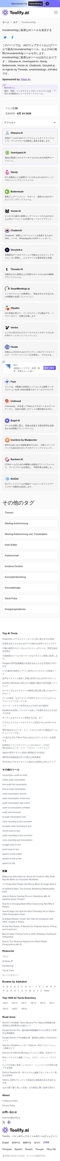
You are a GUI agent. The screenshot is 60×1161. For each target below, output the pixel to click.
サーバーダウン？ (10, 975)
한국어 (37, 1142)
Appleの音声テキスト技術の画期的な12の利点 (23, 752)
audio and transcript (11, 812)
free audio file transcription (14, 784)
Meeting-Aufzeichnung (16, 523)
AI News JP (7, 961)
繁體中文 (27, 1142)
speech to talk (8, 863)
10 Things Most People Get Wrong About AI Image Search (29, 884)
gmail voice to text (10, 849)
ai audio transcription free (14, 816)
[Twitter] (3, 1122)
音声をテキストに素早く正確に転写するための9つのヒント (29, 678)
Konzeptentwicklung (15, 577)
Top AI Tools (8, 970)
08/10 (5, 1008)
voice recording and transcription (17, 839)
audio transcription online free (16, 798)
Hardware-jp (8, 965)
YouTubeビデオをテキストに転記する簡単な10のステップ (29, 761)
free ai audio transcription (14, 788)
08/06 (24, 1008)
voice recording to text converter (17, 821)
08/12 (42, 1002)
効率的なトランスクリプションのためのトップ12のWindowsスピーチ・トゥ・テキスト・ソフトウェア (26, 746)
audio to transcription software (16, 807)
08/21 (5, 1002)
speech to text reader (12, 853)
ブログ (5, 956)
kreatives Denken (14, 566)
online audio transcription (13, 779)
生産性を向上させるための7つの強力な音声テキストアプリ (29, 643)
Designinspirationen (15, 609)
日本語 (46, 1142)
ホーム (5, 22)
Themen (9, 512)
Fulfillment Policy (10, 1100)
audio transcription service (14, 793)
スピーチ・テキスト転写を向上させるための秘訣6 (25, 705)
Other (46, 990)
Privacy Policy (8, 1105)
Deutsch (29, 1149)
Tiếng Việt (51, 1149)
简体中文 (16, 1142)
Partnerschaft (11, 555)
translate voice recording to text (16, 826)
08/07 (14, 1008)
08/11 (52, 1002)
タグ (15, 22)
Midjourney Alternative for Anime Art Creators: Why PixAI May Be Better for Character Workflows (28, 878)
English (5, 1142)
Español (18, 1149)
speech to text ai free (12, 858)
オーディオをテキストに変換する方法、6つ (22, 717)
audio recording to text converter (17, 835)
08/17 (24, 1002)
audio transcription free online (16, 802)
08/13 (33, 1002)
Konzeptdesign (12, 588)
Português (7, 1149)
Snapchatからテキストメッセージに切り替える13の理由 (28, 638)
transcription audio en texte (14, 775)
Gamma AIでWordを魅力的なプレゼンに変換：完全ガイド (29, 1052)
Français (40, 1149)
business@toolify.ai (11, 1117)
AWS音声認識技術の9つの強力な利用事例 (21, 757)
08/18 (14, 1002)
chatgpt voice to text (11, 844)
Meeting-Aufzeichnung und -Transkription (26, 534)
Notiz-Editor (11, 545)
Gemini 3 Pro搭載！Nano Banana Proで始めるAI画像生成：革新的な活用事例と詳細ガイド (29, 1024)
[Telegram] (9, 1122)
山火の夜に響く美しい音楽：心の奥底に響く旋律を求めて (28, 1087)
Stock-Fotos (11, 598)
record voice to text (11, 830)
